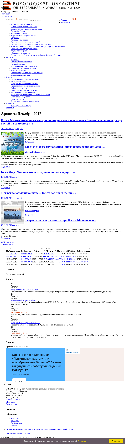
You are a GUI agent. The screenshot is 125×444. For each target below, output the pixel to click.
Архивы (9, 347)
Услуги (9, 77)
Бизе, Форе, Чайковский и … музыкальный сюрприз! (38, 172)
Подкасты (15, 38)
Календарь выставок (19, 40)
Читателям (65, 22)
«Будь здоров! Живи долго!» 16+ (24, 289)
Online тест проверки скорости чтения (26, 73)
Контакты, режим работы (21, 24)
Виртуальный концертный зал (23, 35)
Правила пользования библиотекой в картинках (31, 44)
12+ (21, 129)
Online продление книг (20, 88)
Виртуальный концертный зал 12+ (25, 323)
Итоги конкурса (32, 211)
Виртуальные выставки (20, 75)
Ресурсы (9, 57)
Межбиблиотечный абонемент (23, 92)
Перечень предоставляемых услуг (25, 79)
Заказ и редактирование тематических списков (30, 95)
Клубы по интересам (19, 51)
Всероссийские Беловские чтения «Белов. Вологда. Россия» (36, 55)
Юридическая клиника (20, 53)
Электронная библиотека (21, 62)
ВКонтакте (10, 402)
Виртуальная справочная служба (24, 84)
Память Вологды (18, 64)
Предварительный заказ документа (25, 86)
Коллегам (10, 108)
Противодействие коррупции (18, 433)
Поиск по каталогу (23, 19)
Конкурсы (10, 103)
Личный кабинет (18, 31)
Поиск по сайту (8, 19)
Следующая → (7, 244)
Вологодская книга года (21, 106)
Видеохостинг (12, 404)
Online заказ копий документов (24, 90)
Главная (64, 20)
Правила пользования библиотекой (25, 42)
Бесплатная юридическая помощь (25, 101)
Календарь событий (19, 33)
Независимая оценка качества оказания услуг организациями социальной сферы (39, 429)
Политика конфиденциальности (24, 49)
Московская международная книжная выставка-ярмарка (65, 146)
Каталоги (15, 60)
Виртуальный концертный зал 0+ (25, 300)
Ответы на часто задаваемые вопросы (26, 29)
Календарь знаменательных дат (24, 66)
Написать (19, 381)
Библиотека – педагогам (21, 97)
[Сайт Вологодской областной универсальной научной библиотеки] (41, 9)
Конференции (16, 423)
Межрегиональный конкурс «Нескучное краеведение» (39, 192)
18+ (21, 198)
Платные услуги (17, 99)
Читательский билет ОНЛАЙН (24, 27)
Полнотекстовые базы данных (23, 68)
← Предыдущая (7, 242)
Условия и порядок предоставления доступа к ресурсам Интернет (38, 46)
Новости (38, 152)
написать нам (6, 16)
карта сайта (5, 14)
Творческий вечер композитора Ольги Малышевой (60, 220)
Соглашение (82, 441)
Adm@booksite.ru (13, 400)
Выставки (15, 418)
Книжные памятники (20, 70)
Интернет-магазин (18, 81)
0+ (19, 177)
